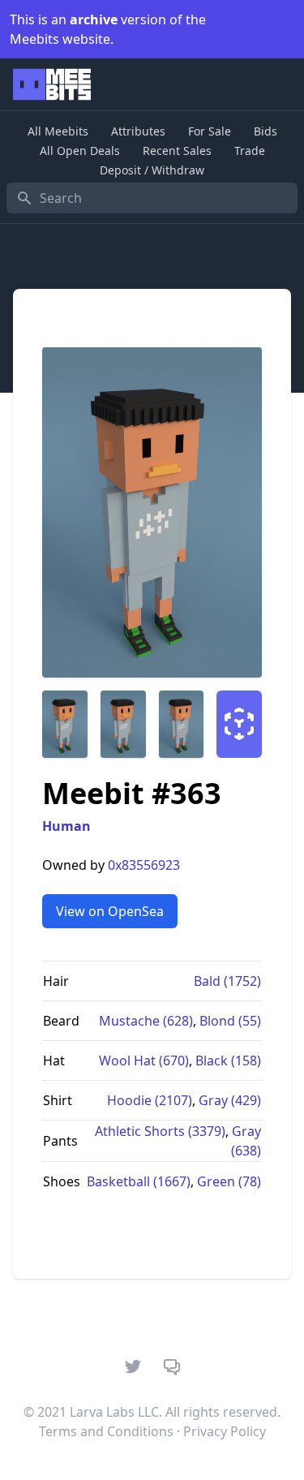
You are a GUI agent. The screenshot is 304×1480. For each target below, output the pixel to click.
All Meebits (58, 131)
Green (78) (229, 1181)
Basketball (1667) (139, 1181)
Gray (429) (230, 1100)
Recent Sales (177, 150)
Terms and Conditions (106, 1431)
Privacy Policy (224, 1431)
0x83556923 (144, 865)
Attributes (138, 131)
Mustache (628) (146, 1021)
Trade (249, 150)
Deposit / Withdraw (152, 170)
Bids (265, 131)
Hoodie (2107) (149, 1100)
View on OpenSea (110, 911)
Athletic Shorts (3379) (160, 1131)
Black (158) (228, 1060)
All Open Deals (80, 150)
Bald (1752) (227, 981)
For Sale (209, 131)
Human (66, 826)
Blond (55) (230, 1021)
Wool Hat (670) (144, 1060)
